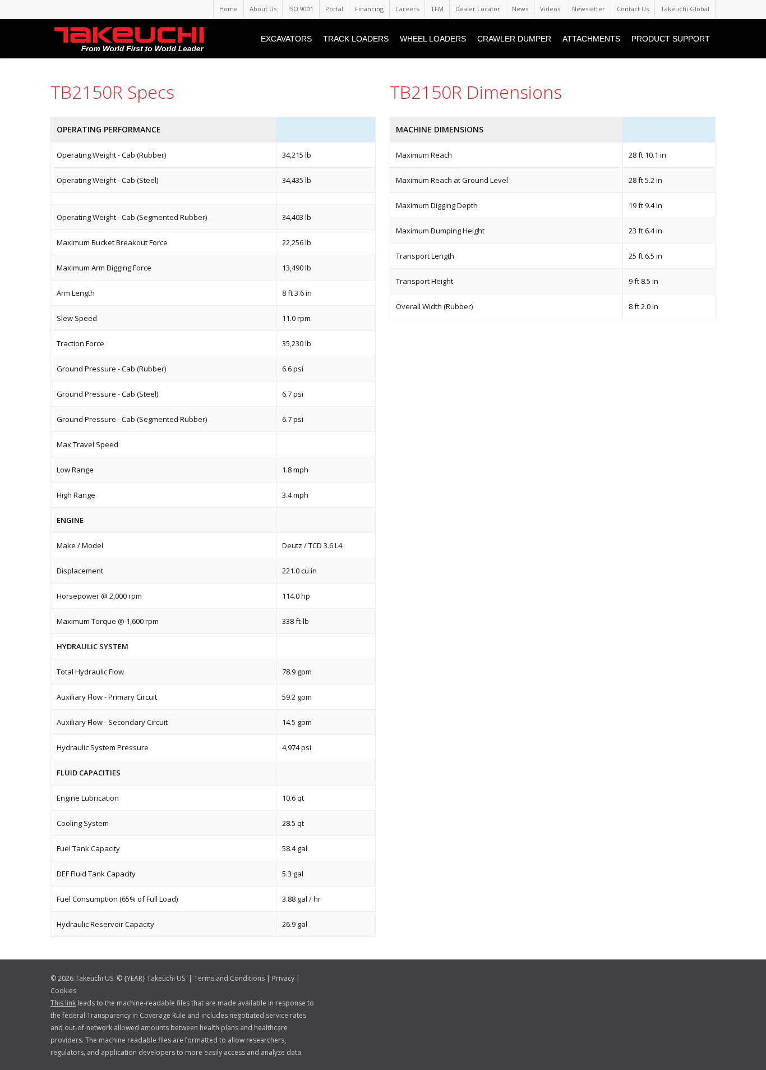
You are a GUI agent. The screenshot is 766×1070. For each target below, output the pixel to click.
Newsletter (588, 8)
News (520, 8)
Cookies (63, 990)
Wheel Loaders (433, 39)
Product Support (670, 39)
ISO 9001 (300, 8)
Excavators (286, 39)
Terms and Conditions (229, 978)
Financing (369, 8)
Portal (334, 8)
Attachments (591, 39)
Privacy (283, 978)
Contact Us (633, 8)
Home (228, 8)
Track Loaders (356, 39)
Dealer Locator (477, 8)
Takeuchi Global (685, 8)
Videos (550, 8)
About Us (263, 8)
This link (63, 1003)
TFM (437, 8)
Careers (407, 8)
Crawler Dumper (514, 39)
